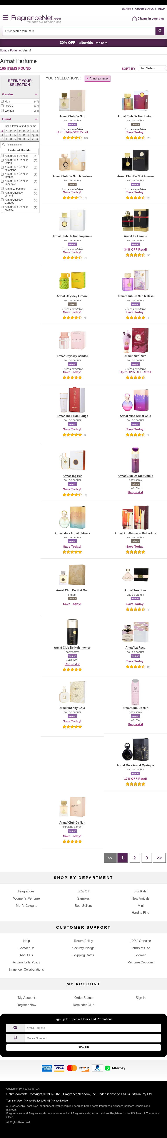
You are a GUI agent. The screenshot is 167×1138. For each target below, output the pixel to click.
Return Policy (83, 941)
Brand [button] (6, 119)
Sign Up (83, 1047)
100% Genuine (140, 941)
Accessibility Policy (26, 962)
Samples (83, 898)
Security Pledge (83, 948)
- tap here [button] (83, 42)
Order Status (144, 8)
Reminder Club (83, 1005)
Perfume (16, 50)
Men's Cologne (26, 905)
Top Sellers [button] (148, 68)
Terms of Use (140, 948)
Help (161, 8)
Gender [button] (7, 94)
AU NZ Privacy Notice (55, 1100)
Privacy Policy (32, 1100)
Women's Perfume (26, 898)
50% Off (83, 891)
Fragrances (26, 891)
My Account (26, 997)
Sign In (126, 8)
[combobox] (84, 31)
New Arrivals (141, 898)
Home (3, 50)
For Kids (141, 891)
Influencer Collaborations (26, 969)
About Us (26, 955)
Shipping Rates (83, 955)
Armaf (98, 78)
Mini (141, 905)
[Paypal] (97, 1068)
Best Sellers (83, 905)
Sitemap (140, 955)
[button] (7, 17)
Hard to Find (140, 912)
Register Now (26, 1005)
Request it (135, 492)
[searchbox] (79, 31)
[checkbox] (19, 102)
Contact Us (26, 948)
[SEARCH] (159, 31)
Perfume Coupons (141, 962)
